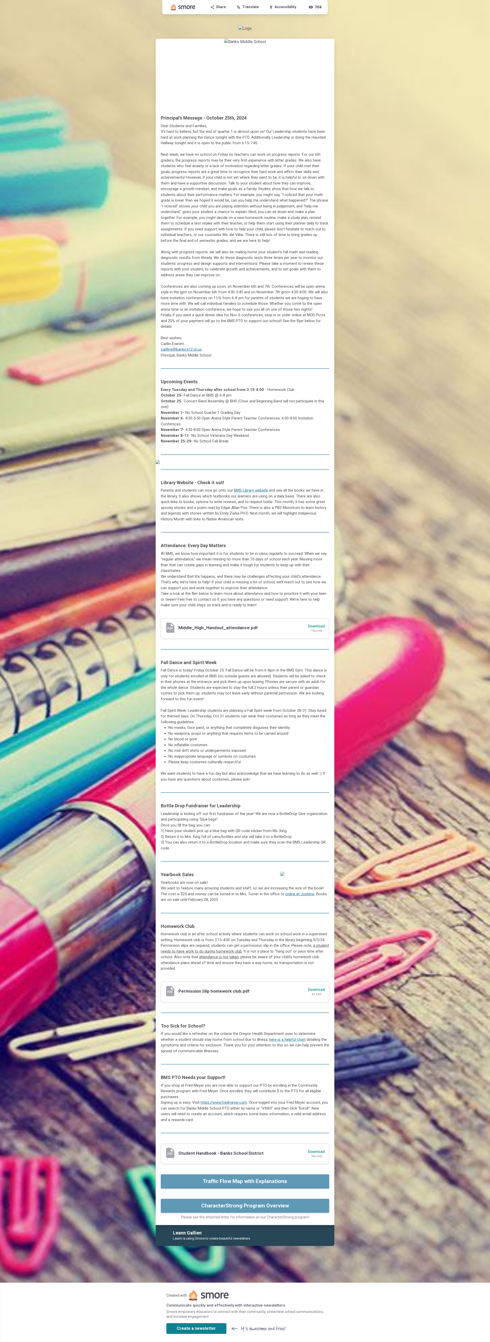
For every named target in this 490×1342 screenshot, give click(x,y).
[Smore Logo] (183, 7)
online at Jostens (299, 894)
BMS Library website (251, 490)
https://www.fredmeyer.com (224, 1102)
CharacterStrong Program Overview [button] (245, 1206)
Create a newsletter (196, 1328)
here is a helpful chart (287, 1039)
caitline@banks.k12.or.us (181, 349)
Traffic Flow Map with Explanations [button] (245, 1181)
